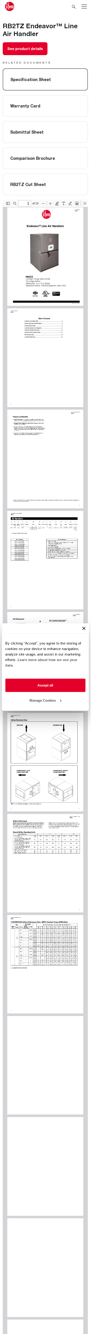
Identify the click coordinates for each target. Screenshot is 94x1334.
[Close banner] (83, 628)
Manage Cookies (42, 700)
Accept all (45, 685)
